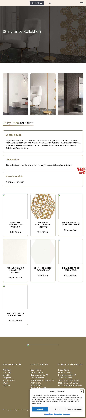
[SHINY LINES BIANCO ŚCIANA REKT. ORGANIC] (15, 251)
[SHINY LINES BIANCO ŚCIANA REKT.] (70, 251)
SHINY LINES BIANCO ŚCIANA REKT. (70, 269)
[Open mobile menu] (81, 3)
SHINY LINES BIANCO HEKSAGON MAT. (43, 269)
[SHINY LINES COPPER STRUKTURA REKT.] (15, 297)
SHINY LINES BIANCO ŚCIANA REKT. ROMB (70, 223)
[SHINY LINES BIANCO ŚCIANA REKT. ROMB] (70, 206)
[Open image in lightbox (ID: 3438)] (70, 94)
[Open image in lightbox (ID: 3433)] (15, 94)
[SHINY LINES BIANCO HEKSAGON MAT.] (43, 251)
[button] (82, 391)
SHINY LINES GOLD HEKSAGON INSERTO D (43, 224)
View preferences (75, 409)
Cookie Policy (48, 414)
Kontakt (35, 3)
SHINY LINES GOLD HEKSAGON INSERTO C (15, 224)
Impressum (66, 414)
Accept (40, 409)
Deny (57, 409)
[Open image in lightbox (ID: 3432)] (43, 94)
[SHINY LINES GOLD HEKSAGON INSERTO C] (15, 206)
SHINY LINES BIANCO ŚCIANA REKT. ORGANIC (15, 270)
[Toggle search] (50, 3)
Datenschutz (58, 414)
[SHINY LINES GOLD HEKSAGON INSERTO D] (43, 206)
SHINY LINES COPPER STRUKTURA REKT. (15, 314)
